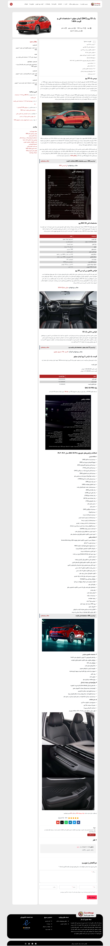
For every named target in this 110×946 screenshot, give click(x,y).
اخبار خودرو (35, 45)
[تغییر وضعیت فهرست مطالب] (93, 42)
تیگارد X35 (72, 813)
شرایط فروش (30, 61)
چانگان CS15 (73, 156)
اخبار (66, 4)
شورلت (35, 54)
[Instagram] (25, 943)
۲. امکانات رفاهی (90, 66)
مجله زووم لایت (33, 131)
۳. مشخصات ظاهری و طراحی (88, 68)
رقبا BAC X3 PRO (90, 58)
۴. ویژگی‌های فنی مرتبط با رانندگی (87, 71)
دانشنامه (60, 4)
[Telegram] (32, 943)
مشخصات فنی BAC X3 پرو (88, 47)
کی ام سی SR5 (63, 166)
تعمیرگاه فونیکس (33, 144)
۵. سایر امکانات (91, 74)
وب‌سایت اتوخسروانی (32, 146)
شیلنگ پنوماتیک (33, 153)
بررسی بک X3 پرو (90, 44)
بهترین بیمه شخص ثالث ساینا (30, 140)
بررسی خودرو (84, 4)
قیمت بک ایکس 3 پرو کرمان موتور (87, 55)
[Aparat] (29, 943)
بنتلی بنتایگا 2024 (63, 288)
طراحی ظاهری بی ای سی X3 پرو (87, 50)
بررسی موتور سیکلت (73, 4)
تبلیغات (26, 4)
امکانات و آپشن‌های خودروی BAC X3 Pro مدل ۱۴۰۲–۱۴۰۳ (82, 60)
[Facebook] (35, 943)
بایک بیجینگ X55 (80, 813)
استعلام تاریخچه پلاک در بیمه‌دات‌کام (28, 138)
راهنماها (48, 4)
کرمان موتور (71, 28)
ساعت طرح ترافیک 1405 (31, 148)
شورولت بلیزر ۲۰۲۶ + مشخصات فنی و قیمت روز (26, 57)
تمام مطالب (91, 835)
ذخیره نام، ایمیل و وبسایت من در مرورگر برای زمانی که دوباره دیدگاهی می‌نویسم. (77, 892)
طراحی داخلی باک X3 (89, 52)
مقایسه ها (54, 4)
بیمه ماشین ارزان (33, 136)
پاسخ (78, 847)
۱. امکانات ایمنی (91, 63)
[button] (11, 4)
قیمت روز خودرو (39, 4)
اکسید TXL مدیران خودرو (61, 352)
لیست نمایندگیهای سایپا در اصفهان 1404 (23, 120)
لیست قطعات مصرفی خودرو (30, 142)
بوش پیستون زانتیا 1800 (31, 134)
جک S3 (66, 392)
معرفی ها (32, 4)
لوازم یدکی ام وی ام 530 (31, 151)
